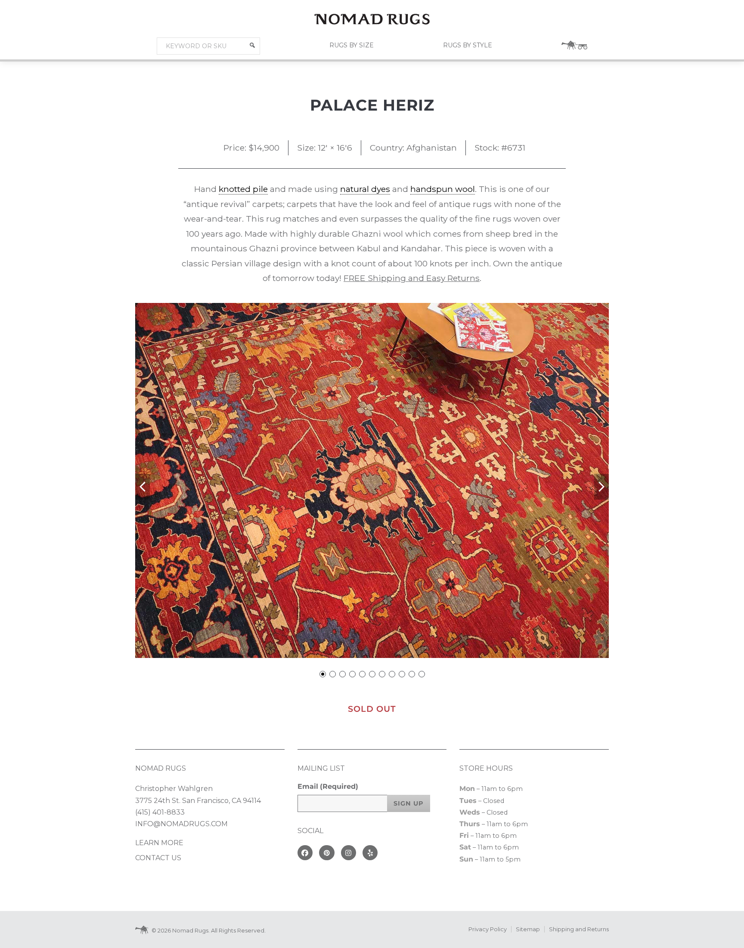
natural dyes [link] (365, 189)
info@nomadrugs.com (181, 824)
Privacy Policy (487, 929)
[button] (252, 45)
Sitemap (528, 929)
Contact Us (158, 858)
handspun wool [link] (442, 189)
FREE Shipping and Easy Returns (412, 278)
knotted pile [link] (243, 189)
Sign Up (409, 803)
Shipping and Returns (579, 929)
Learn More (159, 843)
